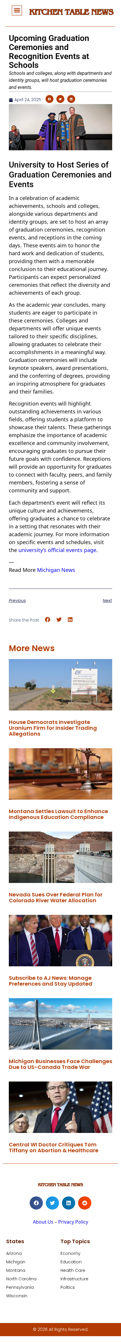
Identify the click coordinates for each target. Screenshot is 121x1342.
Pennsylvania (20, 1287)
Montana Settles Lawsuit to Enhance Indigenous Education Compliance (58, 814)
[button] (17, 10)
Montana (15, 1270)
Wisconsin (16, 1296)
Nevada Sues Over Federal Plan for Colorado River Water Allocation (55, 897)
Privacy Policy (73, 1222)
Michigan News (56, 569)
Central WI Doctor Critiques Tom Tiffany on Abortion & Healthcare (53, 1147)
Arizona (14, 1253)
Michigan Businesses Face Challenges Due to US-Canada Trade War (60, 1064)
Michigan (15, 1262)
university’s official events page (57, 549)
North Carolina (21, 1279)
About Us (43, 1222)
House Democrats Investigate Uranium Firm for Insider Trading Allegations (53, 727)
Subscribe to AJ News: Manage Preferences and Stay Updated (50, 980)
